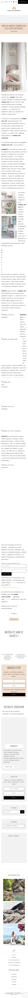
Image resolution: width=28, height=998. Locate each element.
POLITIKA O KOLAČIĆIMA (14, 962)
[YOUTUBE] (13, 1)
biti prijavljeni (19, 714)
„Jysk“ (16, 377)
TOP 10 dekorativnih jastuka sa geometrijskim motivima (7, 657)
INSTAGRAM (14, 976)
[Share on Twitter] (13, 613)
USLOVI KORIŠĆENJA (14, 965)
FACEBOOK (14, 974)
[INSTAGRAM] (11, 1)
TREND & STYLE (14, 619)
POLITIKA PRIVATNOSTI (14, 960)
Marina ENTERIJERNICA (14, 9)
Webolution (14, 994)
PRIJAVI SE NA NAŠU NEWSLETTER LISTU (10, 563)
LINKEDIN (14, 984)
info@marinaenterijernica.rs (10, 587)
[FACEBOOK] (7, 1)
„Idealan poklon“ (7, 377)
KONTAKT (13, 582)
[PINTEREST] (9, 1)
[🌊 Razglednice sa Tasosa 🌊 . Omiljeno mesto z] (14, 935)
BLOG (14, 954)
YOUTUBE (14, 981)
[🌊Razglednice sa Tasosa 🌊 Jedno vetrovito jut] (14, 912)
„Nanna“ (21, 377)
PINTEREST (14, 979)
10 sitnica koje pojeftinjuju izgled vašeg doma (20, 656)
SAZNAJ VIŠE (8, 766)
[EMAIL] (16, 1)
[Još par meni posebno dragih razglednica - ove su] (14, 890)
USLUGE (7, 599)
